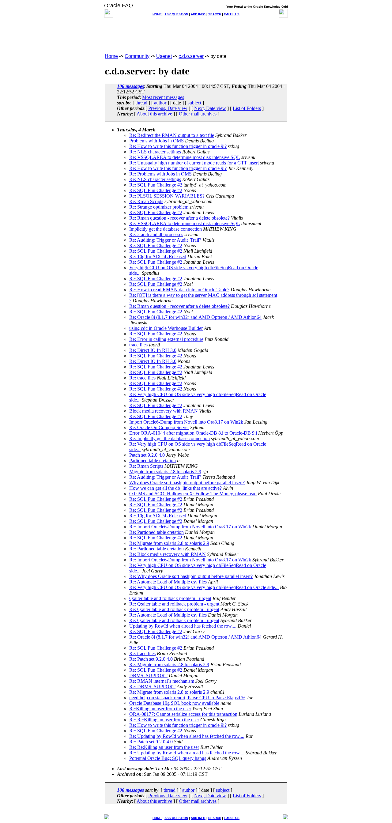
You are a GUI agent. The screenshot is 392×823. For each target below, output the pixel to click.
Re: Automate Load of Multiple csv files (168, 581)
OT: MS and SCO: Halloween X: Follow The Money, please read (193, 493)
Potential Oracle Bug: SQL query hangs (167, 758)
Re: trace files (142, 377)
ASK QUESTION (176, 14)
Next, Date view (210, 108)
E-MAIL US (231, 14)
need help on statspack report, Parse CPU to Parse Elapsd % (187, 697)
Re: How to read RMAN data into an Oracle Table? (179, 289)
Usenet (164, 56)
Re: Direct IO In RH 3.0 (152, 350)
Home (111, 56)
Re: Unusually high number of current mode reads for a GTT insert (194, 162)
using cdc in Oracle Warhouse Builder (166, 328)
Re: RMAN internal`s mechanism (161, 681)
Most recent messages (163, 97)
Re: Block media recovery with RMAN (167, 554)
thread (141, 102)
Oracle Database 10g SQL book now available (174, 703)
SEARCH (214, 14)
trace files (138, 344)
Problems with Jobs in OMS (156, 140)
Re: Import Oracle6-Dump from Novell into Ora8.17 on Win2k (190, 526)
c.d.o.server (191, 56)
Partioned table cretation (152, 460)
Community (137, 56)
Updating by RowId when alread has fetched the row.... (182, 626)
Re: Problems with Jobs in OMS (160, 173)
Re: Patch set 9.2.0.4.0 (151, 659)
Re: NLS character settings (155, 151)
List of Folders (247, 108)
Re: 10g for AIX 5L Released (157, 256)
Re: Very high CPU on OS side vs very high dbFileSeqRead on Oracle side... (204, 587)
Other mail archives (198, 113)
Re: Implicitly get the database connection (169, 438)
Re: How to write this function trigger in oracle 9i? (178, 146)
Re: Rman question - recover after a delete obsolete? (179, 218)
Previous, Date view (167, 108)
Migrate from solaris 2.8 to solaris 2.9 (165, 471)
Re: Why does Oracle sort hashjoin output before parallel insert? (191, 576)
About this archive (154, 113)
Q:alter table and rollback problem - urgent (170, 598)
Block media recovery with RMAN (163, 410)
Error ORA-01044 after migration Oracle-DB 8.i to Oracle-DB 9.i (193, 433)
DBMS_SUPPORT (148, 675)
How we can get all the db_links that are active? (175, 488)
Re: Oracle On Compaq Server (159, 427)
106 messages (130, 86)
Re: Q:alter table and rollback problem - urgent (174, 603)
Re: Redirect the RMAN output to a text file (171, 135)
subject (194, 102)
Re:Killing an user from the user (160, 708)
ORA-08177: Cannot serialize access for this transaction (183, 714)
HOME (157, 14)
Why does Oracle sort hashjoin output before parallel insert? (187, 482)
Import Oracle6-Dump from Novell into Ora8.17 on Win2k (186, 422)
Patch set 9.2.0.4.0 (147, 455)
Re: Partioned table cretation (156, 532)
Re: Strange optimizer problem (158, 207)
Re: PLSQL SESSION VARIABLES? (167, 195)
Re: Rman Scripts (146, 201)
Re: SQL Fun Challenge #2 (155, 184)
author (160, 102)
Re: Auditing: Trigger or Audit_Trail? (165, 240)
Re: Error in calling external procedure (166, 339)
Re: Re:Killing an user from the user (164, 719)
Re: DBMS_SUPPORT (152, 686)
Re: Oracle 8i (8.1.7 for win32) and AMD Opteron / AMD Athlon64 (195, 317)
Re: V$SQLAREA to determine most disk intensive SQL (184, 157)
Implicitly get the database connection (165, 229)
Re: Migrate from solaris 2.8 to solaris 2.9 (169, 543)
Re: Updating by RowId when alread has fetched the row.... (186, 736)
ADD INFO (198, 14)
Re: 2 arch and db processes (156, 234)
